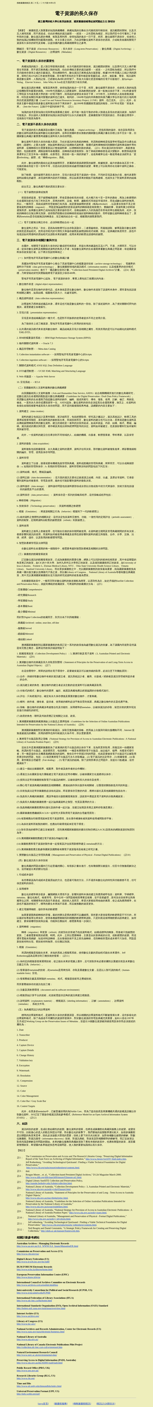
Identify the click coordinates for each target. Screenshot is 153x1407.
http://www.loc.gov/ (26, 1324)
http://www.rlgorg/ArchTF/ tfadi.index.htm (106, 1159)
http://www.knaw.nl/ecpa (28, 1277)
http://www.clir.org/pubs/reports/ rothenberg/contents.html (69, 1225)
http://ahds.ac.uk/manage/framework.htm (60, 1231)
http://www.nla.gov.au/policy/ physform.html (49, 1219)
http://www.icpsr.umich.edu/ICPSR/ (34, 1293)
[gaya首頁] (43, 1403)
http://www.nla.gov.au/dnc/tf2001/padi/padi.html (39, 1363)
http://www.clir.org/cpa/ (28, 1254)
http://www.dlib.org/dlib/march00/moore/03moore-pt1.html (53, 1177)
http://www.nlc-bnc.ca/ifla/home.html (34, 1300)
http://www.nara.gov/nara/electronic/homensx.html (40, 1331)
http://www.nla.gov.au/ (27, 1339)
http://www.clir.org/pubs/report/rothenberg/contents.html (52, 1167)
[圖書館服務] (60, 1403)
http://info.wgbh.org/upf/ (28, 1394)
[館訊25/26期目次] (105, 1403)
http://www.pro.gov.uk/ (28, 1370)
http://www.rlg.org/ (26, 1378)
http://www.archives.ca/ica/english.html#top (37, 1285)
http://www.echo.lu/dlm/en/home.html (34, 1269)
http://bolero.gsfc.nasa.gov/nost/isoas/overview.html (41, 1308)
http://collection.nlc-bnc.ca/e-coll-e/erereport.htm (39, 1347)
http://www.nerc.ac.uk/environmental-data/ (37, 1355)
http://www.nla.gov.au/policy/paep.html (87, 1212)
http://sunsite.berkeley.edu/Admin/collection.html (49, 1183)
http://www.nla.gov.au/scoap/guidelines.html (47, 1206)
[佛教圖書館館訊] (82, 1403)
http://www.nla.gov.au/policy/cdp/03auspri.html (48, 1189)
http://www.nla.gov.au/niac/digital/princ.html (47, 1198)
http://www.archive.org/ (28, 1316)
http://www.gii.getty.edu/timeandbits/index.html (39, 1386)
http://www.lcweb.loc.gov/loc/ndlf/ (33, 1261)
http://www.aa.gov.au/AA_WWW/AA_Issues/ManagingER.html (47, 1246)
